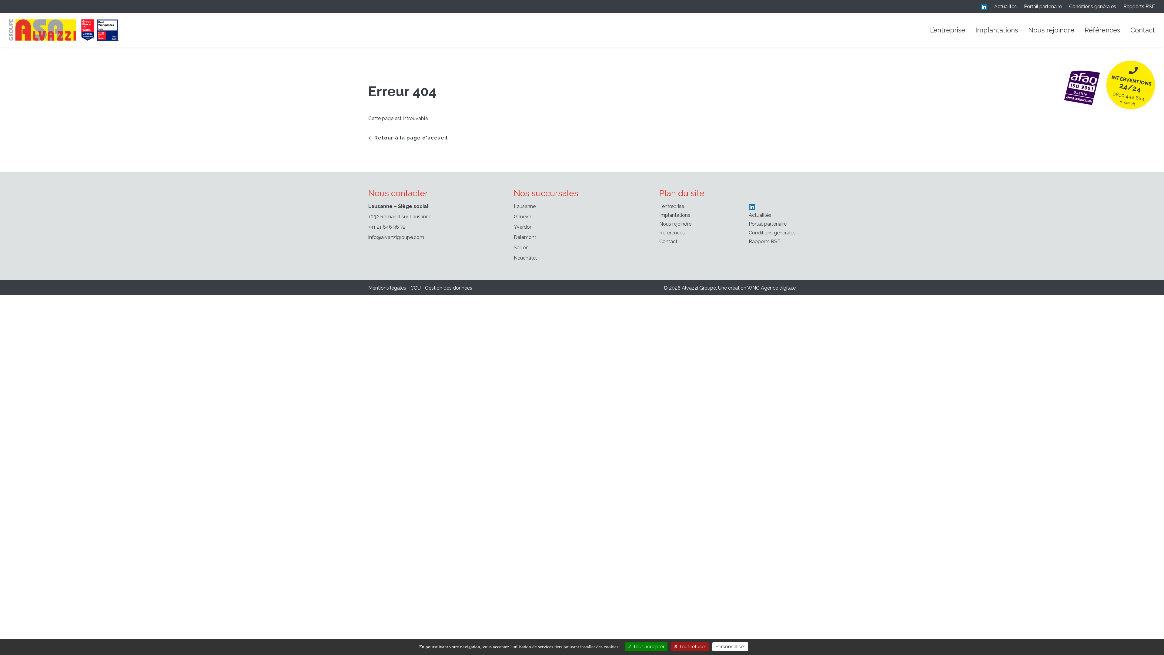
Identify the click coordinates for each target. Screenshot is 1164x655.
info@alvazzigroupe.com (396, 237)
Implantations (996, 30)
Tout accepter (648, 647)
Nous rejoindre (1051, 30)
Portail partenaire (1043, 6)
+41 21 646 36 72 (387, 227)
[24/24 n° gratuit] (1082, 86)
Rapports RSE (1139, 6)
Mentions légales (387, 288)
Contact (1142, 30)
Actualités (1005, 6)
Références (1102, 30)
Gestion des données (448, 288)
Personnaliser (730, 647)
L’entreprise (947, 30)
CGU (415, 288)
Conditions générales (1092, 6)
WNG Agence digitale (771, 288)
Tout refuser (692, 647)
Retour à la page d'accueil (411, 138)
